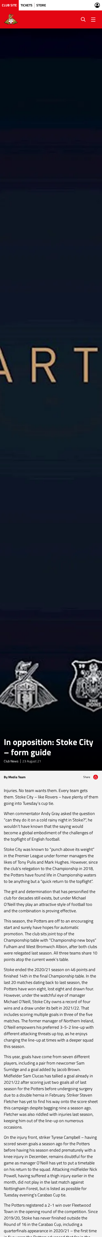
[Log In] (97, 5)
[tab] (9, 5)
